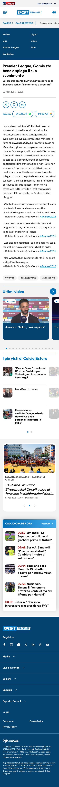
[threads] (40, 644)
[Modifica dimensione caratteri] (22, 104)
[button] (29, 12)
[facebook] (4, 644)
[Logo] (29, 12)
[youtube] (47, 644)
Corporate (8, 721)
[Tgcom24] (9, 3)
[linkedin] (33, 644)
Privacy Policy (10, 726)
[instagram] (11, 644)
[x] (26, 644)
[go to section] (53, 291)
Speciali (7, 689)
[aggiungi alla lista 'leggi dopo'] (14, 104)
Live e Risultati (11, 667)
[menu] (5, 12)
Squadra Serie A (12, 701)
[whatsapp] (18, 644)
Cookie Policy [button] (36, 721)
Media (6, 656)
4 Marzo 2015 (48, 216)
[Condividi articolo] (6, 104)
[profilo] (54, 12)
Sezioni (7, 678)
